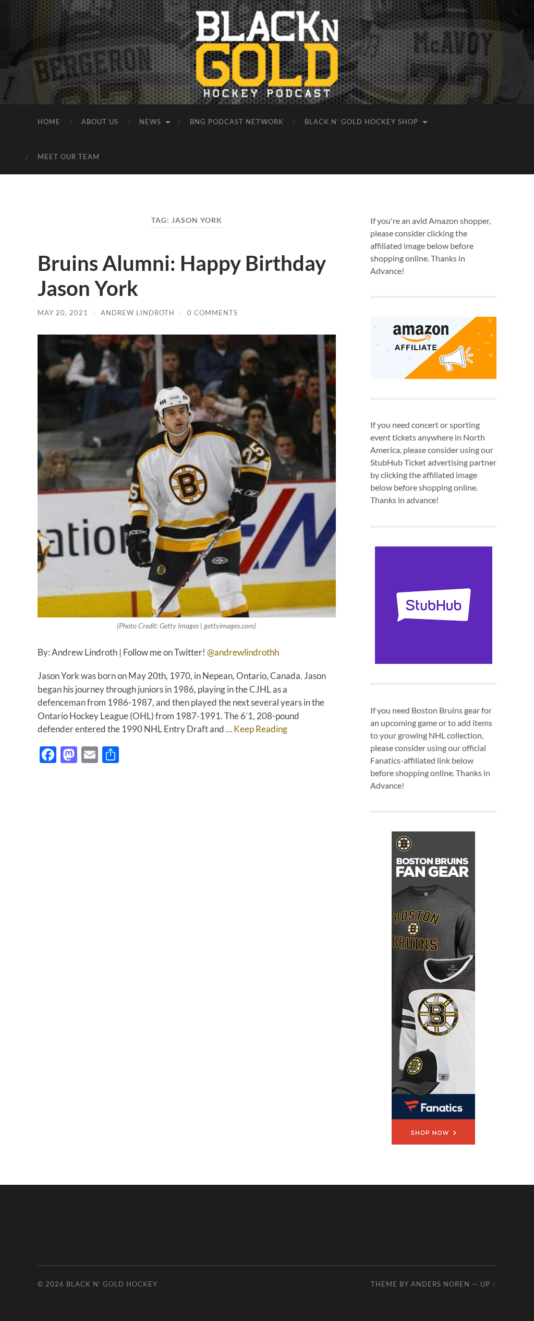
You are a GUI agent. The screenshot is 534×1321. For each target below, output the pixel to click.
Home (49, 121)
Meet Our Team (69, 156)
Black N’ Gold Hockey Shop (361, 121)
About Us (99, 121)
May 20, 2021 (63, 312)
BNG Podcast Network (237, 121)
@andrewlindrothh (243, 652)
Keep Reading (260, 728)
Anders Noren (440, 1284)
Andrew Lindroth (138, 312)
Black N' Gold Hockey (111, 1284)
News (150, 121)
